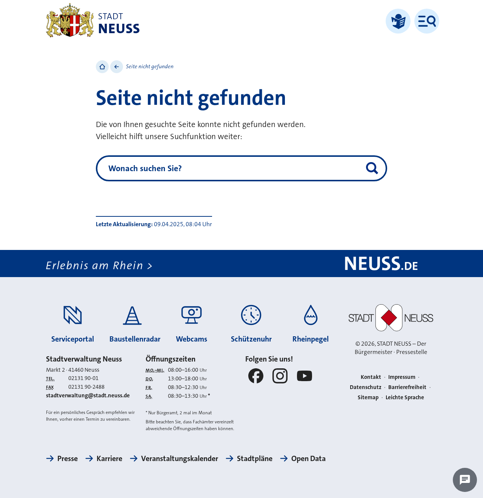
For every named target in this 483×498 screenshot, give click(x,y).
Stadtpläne (254, 458)
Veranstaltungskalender (179, 458)
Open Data (308, 458)
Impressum (401, 377)
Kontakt (371, 377)
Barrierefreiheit (407, 387)
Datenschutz (365, 387)
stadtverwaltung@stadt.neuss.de (88, 395)
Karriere (109, 458)
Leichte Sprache (405, 397)
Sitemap (368, 397)
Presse (67, 458)
